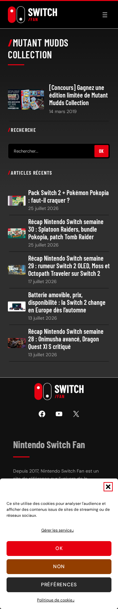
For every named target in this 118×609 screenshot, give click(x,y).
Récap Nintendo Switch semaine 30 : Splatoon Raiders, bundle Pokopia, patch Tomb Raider (66, 229)
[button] (108, 486)
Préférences (59, 584)
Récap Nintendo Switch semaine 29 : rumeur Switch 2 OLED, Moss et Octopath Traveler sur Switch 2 (69, 265)
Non (59, 566)
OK (101, 151)
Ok (59, 548)
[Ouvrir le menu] (105, 15)
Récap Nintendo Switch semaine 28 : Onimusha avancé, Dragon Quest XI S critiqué (66, 339)
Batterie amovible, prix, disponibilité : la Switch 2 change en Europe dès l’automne (67, 302)
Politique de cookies (55, 600)
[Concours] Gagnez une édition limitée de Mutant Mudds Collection (78, 95)
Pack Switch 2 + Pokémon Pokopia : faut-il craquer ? (68, 196)
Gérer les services (57, 530)
